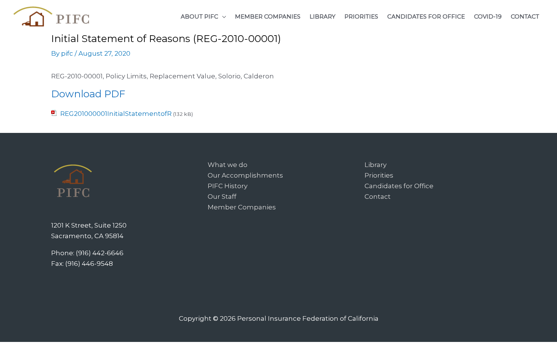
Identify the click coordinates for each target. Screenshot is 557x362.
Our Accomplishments (245, 175)
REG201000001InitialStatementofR (116, 113)
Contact (378, 196)
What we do (227, 165)
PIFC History (227, 186)
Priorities (379, 175)
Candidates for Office (399, 186)
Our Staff (222, 196)
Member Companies (242, 207)
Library (375, 165)
